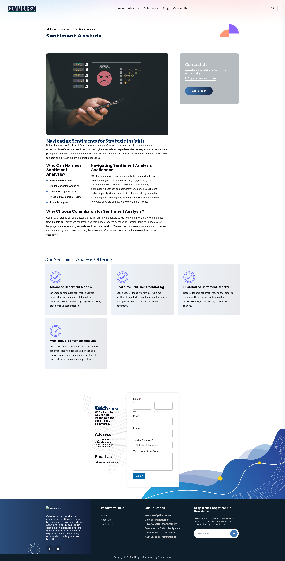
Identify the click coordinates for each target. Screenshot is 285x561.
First (135, 411)
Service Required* (144, 440)
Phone (136, 428)
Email (137, 416)
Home (120, 8)
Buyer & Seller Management (161, 523)
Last (156, 411)
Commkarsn (164, 557)
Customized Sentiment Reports (206, 287)
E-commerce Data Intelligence (162, 528)
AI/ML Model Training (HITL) (161, 536)
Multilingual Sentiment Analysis (73, 341)
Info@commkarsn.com (200, 78)
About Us (134, 8)
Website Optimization (158, 515)
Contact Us (180, 8)
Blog (166, 8)
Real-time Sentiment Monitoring (140, 287)
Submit (139, 475)
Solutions (150, 8)
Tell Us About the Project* (147, 451)
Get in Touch (199, 90)
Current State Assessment (160, 532)
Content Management (158, 519)
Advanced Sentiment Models (71, 287)
